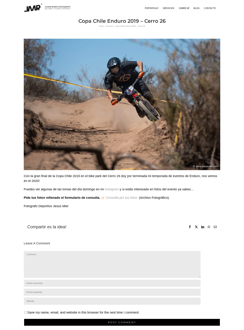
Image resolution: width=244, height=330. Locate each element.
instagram (112, 189)
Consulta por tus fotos (122, 197)
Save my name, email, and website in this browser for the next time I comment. (83, 312)
